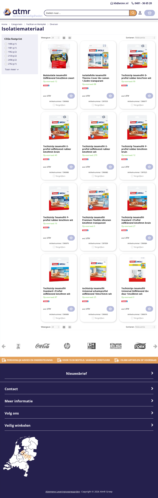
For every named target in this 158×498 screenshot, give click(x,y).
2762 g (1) (12, 63)
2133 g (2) (12, 55)
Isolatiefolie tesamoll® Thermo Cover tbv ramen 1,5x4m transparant (95, 78)
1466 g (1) (12, 43)
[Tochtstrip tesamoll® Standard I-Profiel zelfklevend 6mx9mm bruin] (137, 198)
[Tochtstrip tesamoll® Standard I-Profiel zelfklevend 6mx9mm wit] (59, 269)
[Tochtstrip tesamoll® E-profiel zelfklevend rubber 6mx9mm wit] (98, 127)
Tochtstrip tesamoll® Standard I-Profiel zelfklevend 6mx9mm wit (56, 291)
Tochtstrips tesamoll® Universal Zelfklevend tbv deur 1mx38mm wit (135, 291)
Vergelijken (60, 105)
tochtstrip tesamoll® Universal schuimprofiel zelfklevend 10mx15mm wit (97, 291)
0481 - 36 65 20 (143, 3)
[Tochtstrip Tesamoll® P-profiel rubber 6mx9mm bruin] (137, 127)
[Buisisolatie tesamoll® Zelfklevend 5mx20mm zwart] (59, 56)
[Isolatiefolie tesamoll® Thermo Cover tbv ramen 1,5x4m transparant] (98, 56)
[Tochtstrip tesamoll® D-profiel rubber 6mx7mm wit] (137, 56)
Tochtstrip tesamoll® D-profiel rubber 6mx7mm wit (136, 76)
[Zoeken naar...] (133, 13)
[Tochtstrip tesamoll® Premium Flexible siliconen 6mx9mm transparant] (98, 198)
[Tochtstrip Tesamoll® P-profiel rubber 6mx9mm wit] (59, 198)
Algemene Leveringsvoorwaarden (63, 491)
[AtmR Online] (22, 16)
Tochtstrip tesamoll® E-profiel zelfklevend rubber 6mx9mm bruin (57, 149)
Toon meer (11, 69)
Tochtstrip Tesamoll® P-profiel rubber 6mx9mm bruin (134, 149)
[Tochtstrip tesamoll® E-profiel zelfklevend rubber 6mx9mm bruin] (59, 127)
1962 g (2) (12, 51)
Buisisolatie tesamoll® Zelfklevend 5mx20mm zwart (58, 76)
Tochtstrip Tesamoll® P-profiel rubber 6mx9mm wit (58, 219)
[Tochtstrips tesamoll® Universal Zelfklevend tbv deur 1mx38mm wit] (137, 269)
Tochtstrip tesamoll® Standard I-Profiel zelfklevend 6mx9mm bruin (136, 220)
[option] (18, 346)
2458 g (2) (12, 59)
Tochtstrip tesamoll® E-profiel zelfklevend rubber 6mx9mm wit (96, 149)
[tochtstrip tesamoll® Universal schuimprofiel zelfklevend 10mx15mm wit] (98, 269)
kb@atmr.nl (121, 3)
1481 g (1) (12, 47)
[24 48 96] (56, 37)
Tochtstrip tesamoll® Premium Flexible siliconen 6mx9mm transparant (96, 220)
